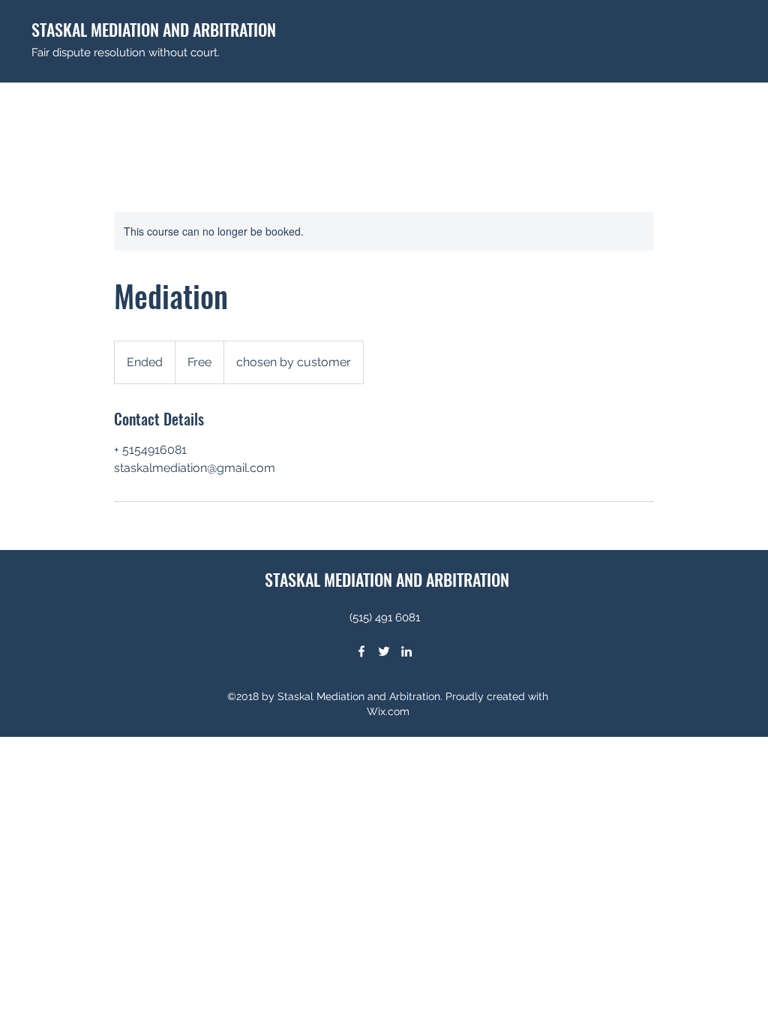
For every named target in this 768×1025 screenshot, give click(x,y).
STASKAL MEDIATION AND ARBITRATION (154, 29)
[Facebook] (361, 651)
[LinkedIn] (406, 651)
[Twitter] (384, 651)
